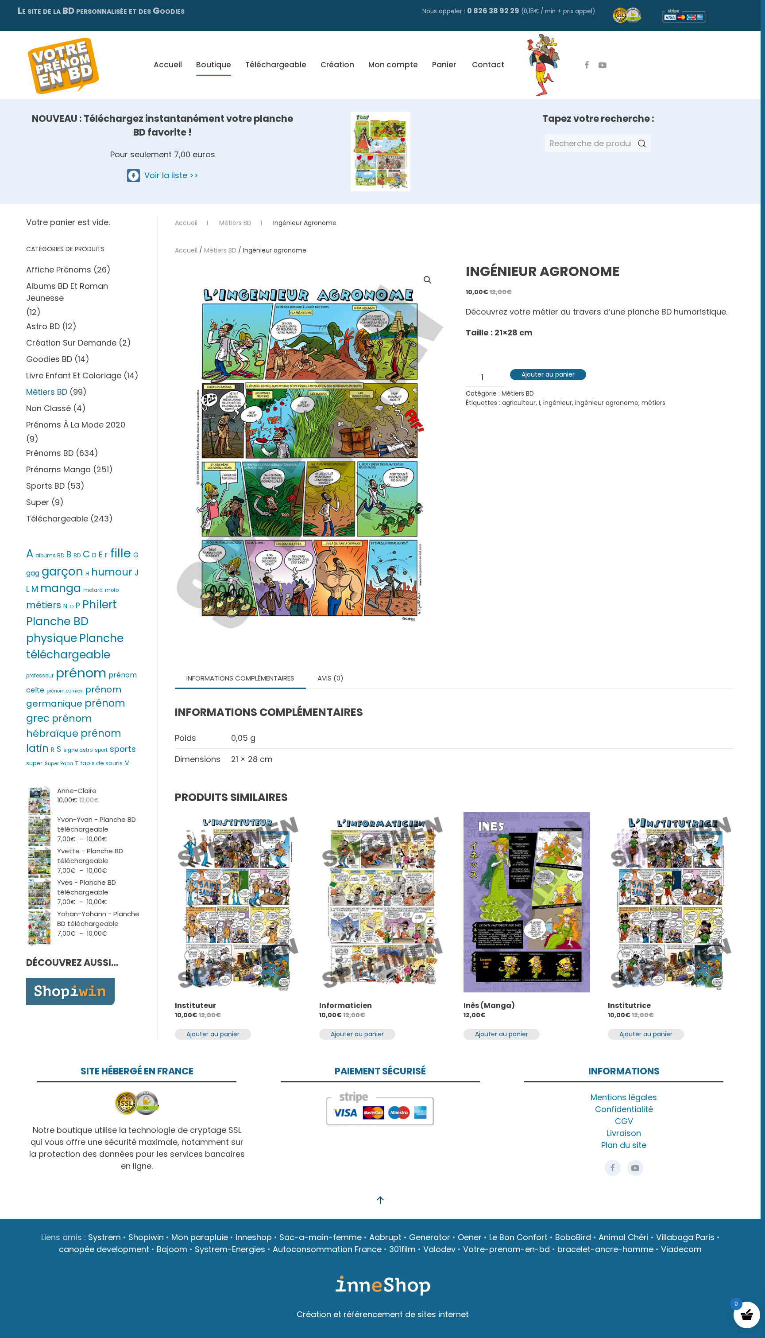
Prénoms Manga (58, 469)
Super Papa (59, 763)
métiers (653, 402)
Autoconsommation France (327, 1249)
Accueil (168, 64)
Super (37, 502)
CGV (624, 1121)
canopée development (104, 1249)
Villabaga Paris (685, 1237)
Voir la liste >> (169, 175)
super (34, 763)
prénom (81, 673)
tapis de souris (102, 763)
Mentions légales (624, 1097)
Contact (488, 64)
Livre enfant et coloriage (73, 375)
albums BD (49, 555)
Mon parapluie (199, 1237)
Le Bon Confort (518, 1237)
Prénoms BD (49, 453)
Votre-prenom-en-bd (506, 1249)
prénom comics (64, 691)
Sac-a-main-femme (320, 1237)
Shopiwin (146, 1237)
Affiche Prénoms (58, 269)
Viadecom (681, 1249)
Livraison (624, 1133)
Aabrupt (385, 1237)
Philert (99, 604)
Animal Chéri (624, 1237)
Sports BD (45, 485)
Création (337, 64)
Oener (470, 1237)
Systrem (104, 1237)
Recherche (642, 143)
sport (101, 750)
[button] (428, 280)
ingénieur (557, 402)
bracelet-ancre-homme (605, 1249)
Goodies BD (49, 359)
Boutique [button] (213, 64)
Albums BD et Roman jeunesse (67, 291)
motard (93, 590)
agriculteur (519, 402)
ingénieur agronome (606, 402)
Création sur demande (71, 342)
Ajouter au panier (548, 374)
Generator (429, 1237)
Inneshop (254, 1237)
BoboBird (573, 1237)
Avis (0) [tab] (330, 678)
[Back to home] (63, 65)
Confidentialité (624, 1109)
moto (112, 590)
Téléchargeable (275, 64)
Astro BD (43, 326)
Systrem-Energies (230, 1249)
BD (77, 555)
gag (32, 573)
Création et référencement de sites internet (383, 1314)
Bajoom (172, 1249)
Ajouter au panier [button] (213, 1034)
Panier (444, 64)
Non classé (48, 408)
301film (402, 1249)
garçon (62, 571)
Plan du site (623, 1145)
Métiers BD (220, 250)
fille (120, 553)
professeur (40, 675)
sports (123, 749)
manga (60, 588)
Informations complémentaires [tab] (240, 678)
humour (111, 572)
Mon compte (393, 64)
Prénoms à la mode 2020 (75, 424)
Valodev (439, 1249)
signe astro (78, 750)
